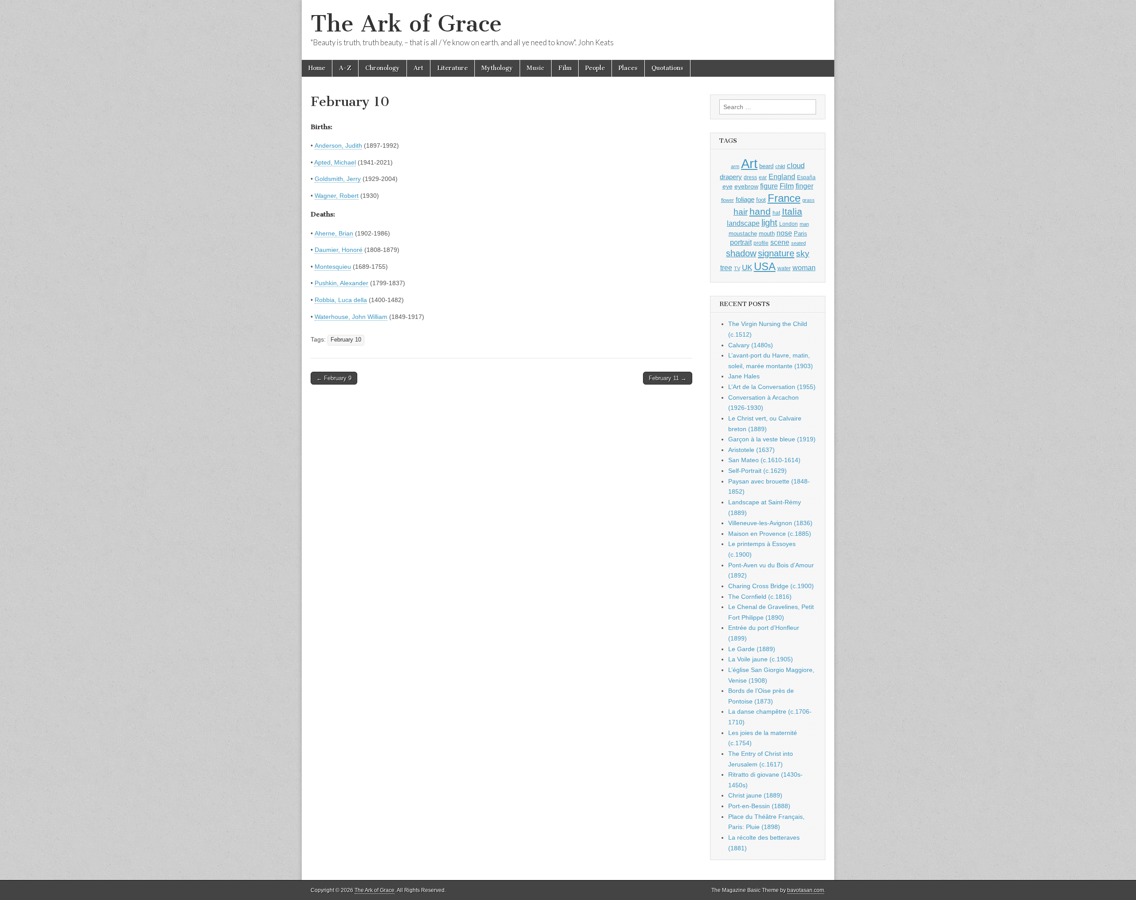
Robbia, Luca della (341, 299)
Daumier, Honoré (339, 249)
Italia (792, 211)
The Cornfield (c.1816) (760, 596)
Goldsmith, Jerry (338, 178)
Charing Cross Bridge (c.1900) (771, 586)
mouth (767, 233)
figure (769, 186)
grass (808, 200)
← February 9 (333, 378)
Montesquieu (333, 266)
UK (747, 267)
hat (776, 213)
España (806, 177)
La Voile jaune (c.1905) (760, 659)
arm (735, 166)
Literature (452, 68)
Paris (800, 234)
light (769, 223)
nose (784, 233)
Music (535, 68)
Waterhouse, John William (351, 316)
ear (763, 177)
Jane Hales (744, 376)
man (804, 224)
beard (766, 166)
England (782, 177)
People (595, 68)
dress (750, 177)
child (780, 166)
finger (804, 186)
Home (316, 68)
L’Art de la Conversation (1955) (772, 386)
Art (418, 68)
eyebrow (746, 186)
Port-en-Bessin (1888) (759, 806)
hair (741, 211)
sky (802, 253)
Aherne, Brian (334, 233)
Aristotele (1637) (751, 449)
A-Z (345, 68)
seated (798, 243)
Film (565, 68)
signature (776, 253)
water (784, 268)
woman (804, 267)
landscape (743, 223)
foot (761, 200)
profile (761, 243)
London (788, 224)
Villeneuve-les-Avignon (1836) (770, 523)
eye (727, 186)
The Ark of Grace (406, 23)
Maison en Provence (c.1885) (769, 533)
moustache (743, 233)
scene (779, 242)
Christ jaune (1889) (755, 795)
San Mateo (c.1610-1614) (764, 460)
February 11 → (667, 378)
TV (737, 268)
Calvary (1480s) (750, 345)
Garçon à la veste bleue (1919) (772, 439)
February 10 (346, 340)
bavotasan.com (805, 890)
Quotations (667, 68)
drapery (731, 177)
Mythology (497, 68)
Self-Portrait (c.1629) (757, 470)
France (784, 198)
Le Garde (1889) (751, 648)
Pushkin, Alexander (341, 283)
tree (726, 267)
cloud (796, 165)
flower (727, 200)
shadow (741, 253)
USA (765, 266)
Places (628, 68)
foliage (745, 199)
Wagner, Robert (337, 195)
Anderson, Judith (338, 145)
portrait (741, 242)
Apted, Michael (335, 162)
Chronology (382, 68)
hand (760, 211)
